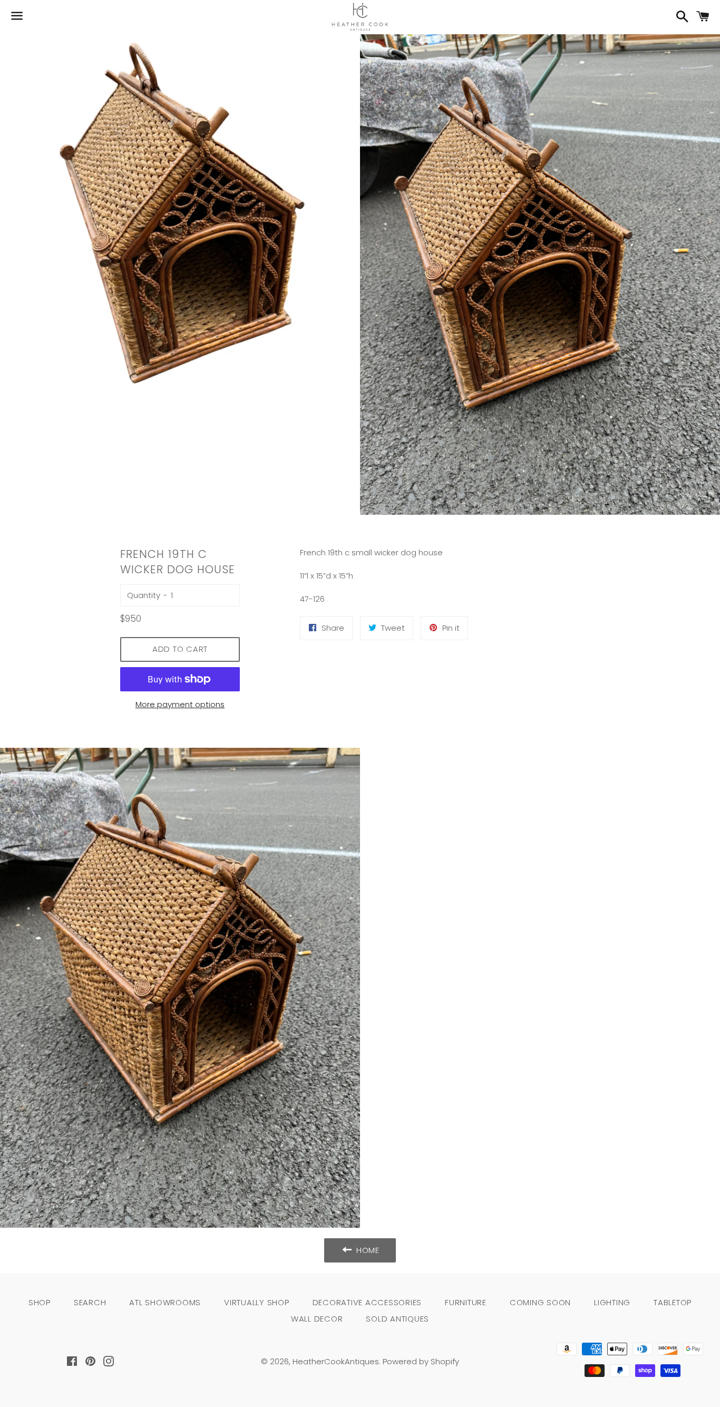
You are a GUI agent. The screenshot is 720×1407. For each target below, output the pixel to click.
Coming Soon (540, 1302)
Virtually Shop (256, 1302)
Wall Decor (317, 1318)
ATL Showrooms (165, 1302)
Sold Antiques (397, 1318)
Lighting (612, 1302)
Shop (39, 1302)
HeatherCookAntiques (336, 1361)
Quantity (143, 595)
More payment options (180, 704)
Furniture (466, 1302)
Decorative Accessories (367, 1302)
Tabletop (673, 1302)
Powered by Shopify (421, 1361)
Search (90, 1302)
